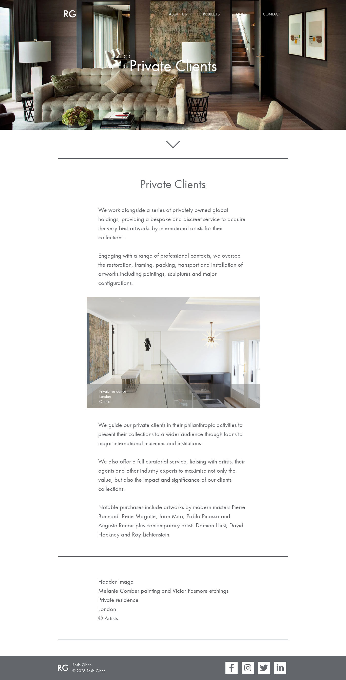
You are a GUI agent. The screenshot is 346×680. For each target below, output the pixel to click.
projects (211, 14)
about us (178, 14)
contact (271, 14)
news (241, 14)
